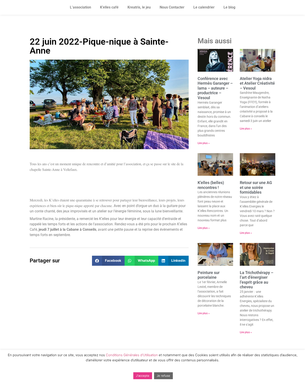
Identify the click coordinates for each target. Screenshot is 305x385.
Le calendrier (204, 7)
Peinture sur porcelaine (208, 275)
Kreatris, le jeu (139, 7)
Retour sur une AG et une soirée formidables (256, 187)
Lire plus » (204, 143)
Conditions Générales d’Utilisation (132, 355)
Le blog (229, 7)
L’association (80, 7)
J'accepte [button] (142, 375)
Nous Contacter (172, 7)
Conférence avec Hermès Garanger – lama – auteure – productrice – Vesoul (215, 88)
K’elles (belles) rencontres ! (211, 185)
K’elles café (109, 7)
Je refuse (163, 375)
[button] (108, 261)
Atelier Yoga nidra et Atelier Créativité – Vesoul (257, 83)
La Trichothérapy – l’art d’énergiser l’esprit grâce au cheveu (256, 279)
